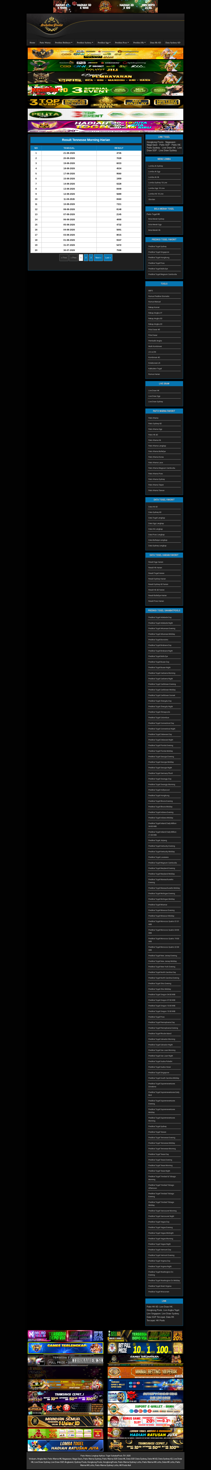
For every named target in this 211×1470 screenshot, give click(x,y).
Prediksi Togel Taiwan (157, 1132)
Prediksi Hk (138, 42)
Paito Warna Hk (154, 440)
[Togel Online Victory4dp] (65, 1348)
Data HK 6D (152, 1459)
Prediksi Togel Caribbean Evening (162, 684)
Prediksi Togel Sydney (157, 246)
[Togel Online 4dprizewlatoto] (65, 1421)
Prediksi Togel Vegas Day (158, 1222)
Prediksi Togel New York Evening (161, 967)
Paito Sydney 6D (155, 423)
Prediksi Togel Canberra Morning (161, 673)
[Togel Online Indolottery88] (145, 1397)
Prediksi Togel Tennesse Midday (161, 1143)
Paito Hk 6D (153, 435)
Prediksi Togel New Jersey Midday (162, 961)
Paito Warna (45, 42)
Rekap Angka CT (155, 313)
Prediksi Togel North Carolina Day (162, 972)
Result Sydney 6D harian (158, 584)
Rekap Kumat (153, 307)
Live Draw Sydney (168, 150)
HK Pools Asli (125, 1465)
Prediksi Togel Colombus (158, 717)
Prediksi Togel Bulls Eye (158, 269)
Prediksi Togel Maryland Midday (161, 874)
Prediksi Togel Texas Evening (160, 1160)
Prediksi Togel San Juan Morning (161, 1050)
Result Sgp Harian (155, 562)
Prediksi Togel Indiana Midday (160, 818)
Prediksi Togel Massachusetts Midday (164, 888)
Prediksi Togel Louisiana (158, 857)
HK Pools (160, 1320)
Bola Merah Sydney (156, 219)
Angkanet (69, 1462)
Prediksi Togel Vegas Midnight (161, 1233)
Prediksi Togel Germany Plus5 (160, 773)
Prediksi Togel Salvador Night (160, 1045)
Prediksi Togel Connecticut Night (161, 729)
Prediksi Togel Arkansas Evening (161, 628)
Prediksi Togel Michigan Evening (161, 893)
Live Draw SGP (57, 1462)
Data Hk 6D (155, 42)
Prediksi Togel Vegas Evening (160, 1227)
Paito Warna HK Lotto (151, 1462)
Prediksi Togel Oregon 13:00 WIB (161, 1011)
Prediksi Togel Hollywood (159, 790)
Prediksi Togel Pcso (156, 263)
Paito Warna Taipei (156, 485)
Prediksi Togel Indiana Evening (160, 812)
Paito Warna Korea (156, 457)
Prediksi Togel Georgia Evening (161, 757)
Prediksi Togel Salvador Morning (161, 1039)
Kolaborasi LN (154, 363)
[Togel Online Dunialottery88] (145, 1372)
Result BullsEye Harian (157, 595)
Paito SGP (164, 144)
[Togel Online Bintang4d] (65, 1397)
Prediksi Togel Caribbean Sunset (161, 695)
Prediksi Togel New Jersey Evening (162, 956)
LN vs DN (152, 352)
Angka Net (42, 1459)
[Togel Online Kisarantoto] (105, 102)
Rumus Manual (154, 302)
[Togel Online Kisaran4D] (105, 90)
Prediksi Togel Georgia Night (160, 768)
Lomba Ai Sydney (155, 166)
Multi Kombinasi (155, 346)
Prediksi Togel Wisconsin (158, 1292)
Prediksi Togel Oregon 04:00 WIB (161, 994)
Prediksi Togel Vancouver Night (161, 1216)
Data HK (121, 1459)
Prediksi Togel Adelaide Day (160, 617)
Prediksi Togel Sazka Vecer (159, 1067)
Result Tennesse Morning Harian (86, 140)
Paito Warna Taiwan (156, 490)
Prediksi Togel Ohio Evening (159, 983)
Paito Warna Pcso (155, 474)
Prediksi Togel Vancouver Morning (162, 1211)
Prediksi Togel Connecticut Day (161, 723)
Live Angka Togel (171, 1310)
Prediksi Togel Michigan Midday (161, 899)
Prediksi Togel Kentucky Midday (161, 852)
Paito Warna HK (55, 1459)
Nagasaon (170, 142)
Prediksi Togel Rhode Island (159, 1033)
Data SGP (130, 1459)
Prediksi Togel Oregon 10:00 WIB (161, 1006)
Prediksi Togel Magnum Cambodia (162, 274)
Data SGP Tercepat (156, 1317)
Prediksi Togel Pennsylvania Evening (163, 1028)
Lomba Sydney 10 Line (157, 183)
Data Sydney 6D (172, 42)
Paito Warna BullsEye (157, 451)
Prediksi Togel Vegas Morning (160, 1239)
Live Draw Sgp (154, 396)
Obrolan (151, 199)
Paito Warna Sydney (156, 479)
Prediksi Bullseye (63, 42)
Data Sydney (141, 1459)
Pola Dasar (152, 335)
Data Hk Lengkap (155, 529)
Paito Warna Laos (155, 462)
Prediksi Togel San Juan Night (160, 1056)
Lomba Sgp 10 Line (156, 188)
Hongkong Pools (155, 142)
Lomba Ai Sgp (154, 171)
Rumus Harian (154, 374)
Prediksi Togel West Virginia (159, 1286)
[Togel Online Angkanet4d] (145, 1409)
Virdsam (32, 1459)
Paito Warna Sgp (155, 429)
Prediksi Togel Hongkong (158, 257)
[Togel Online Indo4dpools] (65, 1446)
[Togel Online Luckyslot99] (145, 1348)
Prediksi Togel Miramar (157, 905)
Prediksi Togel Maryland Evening (161, 868)
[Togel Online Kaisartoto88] (65, 1433)
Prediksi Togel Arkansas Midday (161, 634)
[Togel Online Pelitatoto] (105, 114)
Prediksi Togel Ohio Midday (159, 989)
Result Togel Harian (156, 573)
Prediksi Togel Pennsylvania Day (161, 1022)
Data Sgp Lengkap (156, 523)
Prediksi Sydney (84, 42)
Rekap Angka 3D (155, 318)
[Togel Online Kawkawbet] (65, 1360)
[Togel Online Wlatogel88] (65, 1409)
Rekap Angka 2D (155, 324)
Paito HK (176, 144)
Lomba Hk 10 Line (155, 194)
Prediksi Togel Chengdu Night (160, 706)
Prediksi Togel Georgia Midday (161, 762)
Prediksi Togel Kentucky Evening (161, 846)
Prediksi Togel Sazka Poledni (160, 1061)
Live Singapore (154, 1313)
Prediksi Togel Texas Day (158, 1154)
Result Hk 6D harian (156, 590)
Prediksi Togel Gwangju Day (159, 779)
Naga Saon (152, 144)
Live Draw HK (169, 147)
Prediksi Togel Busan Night (159, 667)
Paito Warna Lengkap (157, 446)
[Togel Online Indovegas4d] (145, 1446)
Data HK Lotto (168, 1462)
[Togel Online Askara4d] (65, 1385)
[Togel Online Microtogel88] (65, 1336)
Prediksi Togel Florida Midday (160, 751)
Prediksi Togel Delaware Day (160, 734)
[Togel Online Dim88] (105, 66)
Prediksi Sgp (103, 42)
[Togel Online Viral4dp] (105, 127)
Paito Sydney (153, 147)
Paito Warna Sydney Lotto (129, 1462)
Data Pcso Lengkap (156, 535)
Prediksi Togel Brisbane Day (159, 645)
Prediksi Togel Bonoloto (158, 640)
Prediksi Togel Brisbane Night (160, 651)
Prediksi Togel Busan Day (158, 662)
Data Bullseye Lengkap (157, 540)
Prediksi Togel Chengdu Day (160, 701)
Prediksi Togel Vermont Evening (161, 1255)
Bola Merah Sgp (155, 224)
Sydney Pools (80, 1462)
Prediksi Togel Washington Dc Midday (164, 1280)
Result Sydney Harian (157, 579)
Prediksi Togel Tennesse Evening (161, 1138)
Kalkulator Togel (155, 369)
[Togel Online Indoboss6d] (145, 1336)
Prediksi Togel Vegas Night (159, 1244)
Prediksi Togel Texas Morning (160, 1165)
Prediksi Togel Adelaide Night (160, 623)
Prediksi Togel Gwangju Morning (161, 784)
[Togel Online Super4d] (105, 78)
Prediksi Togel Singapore (158, 252)
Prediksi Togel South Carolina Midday (163, 1078)
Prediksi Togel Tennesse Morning (162, 1149)
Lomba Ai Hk (153, 177)
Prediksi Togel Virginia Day (159, 1261)
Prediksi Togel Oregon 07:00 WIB (161, 1000)
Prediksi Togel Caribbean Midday (162, 690)
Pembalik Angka (155, 341)
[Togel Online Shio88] (145, 1433)
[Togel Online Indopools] (145, 1421)
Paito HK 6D (152, 1306)
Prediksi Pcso (121, 42)
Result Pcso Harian (156, 601)
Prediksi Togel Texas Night (159, 1171)
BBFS (150, 291)
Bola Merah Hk (154, 230)
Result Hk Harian (155, 568)
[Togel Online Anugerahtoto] (145, 1385)
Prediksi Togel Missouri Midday (161, 916)
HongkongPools (110, 1462)
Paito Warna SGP (109, 1459)
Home (32, 42)
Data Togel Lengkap (156, 518)
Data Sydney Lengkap (157, 546)
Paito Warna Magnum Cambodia (161, 468)
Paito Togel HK (153, 214)
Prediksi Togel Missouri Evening (161, 910)
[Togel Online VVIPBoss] (105, 53)
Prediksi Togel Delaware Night (160, 740)
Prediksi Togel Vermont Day (159, 1250)
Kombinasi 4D (154, 357)
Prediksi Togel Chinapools (159, 712)
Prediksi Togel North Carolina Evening (163, 978)
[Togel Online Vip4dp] (145, 1360)
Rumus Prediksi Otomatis (158, 296)
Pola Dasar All (154, 329)
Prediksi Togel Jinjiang (157, 840)
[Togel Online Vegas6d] (65, 1372)
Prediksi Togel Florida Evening (160, 745)
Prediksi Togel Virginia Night (160, 1266)
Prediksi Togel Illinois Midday (160, 807)
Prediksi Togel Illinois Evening (160, 801)
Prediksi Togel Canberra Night (160, 679)
